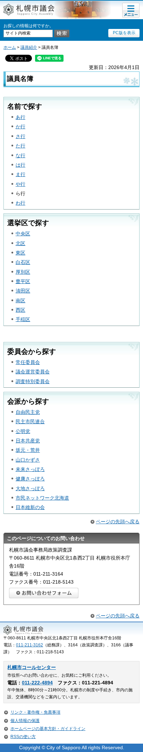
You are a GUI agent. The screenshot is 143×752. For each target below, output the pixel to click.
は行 (20, 165)
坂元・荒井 (28, 450)
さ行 (20, 136)
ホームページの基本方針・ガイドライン (47, 728)
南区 (20, 300)
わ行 (20, 203)
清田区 (23, 291)
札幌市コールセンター (31, 667)
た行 (20, 146)
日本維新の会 (30, 507)
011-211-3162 (29, 645)
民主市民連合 (30, 421)
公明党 (23, 431)
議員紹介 (28, 47)
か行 (20, 126)
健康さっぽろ (30, 478)
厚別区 (23, 272)
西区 (20, 310)
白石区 (23, 262)
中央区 (23, 233)
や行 (20, 184)
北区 (20, 243)
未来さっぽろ (30, 469)
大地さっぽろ (30, 488)
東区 (20, 253)
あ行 (20, 117)
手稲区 (23, 319)
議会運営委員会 (33, 371)
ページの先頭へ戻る (118, 521)
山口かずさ (28, 460)
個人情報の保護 (25, 720)
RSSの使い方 (23, 736)
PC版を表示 (124, 32)
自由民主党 (28, 412)
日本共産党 (28, 440)
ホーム (9, 47)
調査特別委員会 (33, 381)
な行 (20, 155)
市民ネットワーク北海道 (42, 498)
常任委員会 (28, 362)
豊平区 (23, 281)
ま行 (20, 174)
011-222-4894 (37, 682)
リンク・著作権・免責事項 (35, 712)
